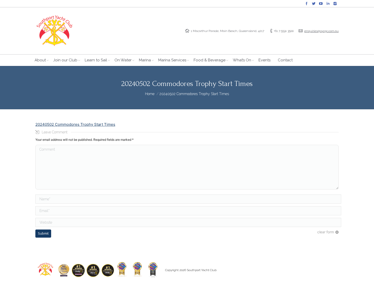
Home (149, 94)
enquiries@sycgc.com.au (321, 31)
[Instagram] (335, 4)
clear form (325, 232)
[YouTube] (321, 4)
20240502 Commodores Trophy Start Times (75, 124)
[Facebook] (307, 4)
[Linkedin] (328, 4)
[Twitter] (314, 4)
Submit (43, 233)
